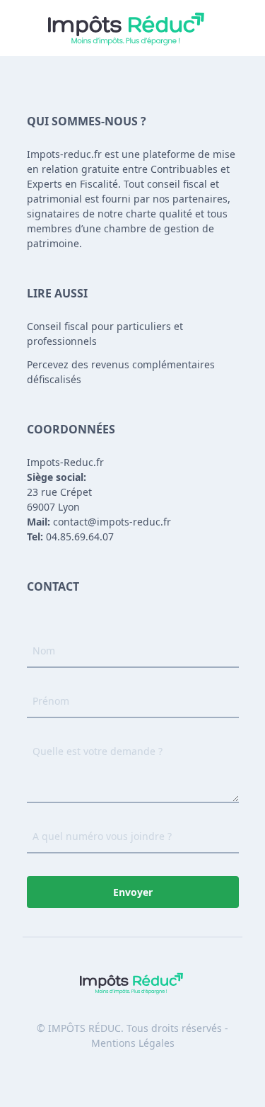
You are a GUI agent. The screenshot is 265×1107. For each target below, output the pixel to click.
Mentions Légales (133, 1043)
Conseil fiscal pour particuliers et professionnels (105, 333)
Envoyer (133, 892)
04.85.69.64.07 (70, 536)
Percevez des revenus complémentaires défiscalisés (121, 372)
